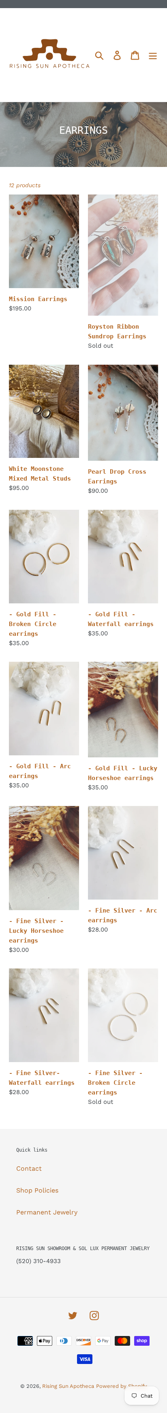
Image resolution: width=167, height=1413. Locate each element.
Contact (29, 1168)
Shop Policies (37, 1190)
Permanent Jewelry (46, 1212)
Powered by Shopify (121, 1386)
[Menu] (153, 55)
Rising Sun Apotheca (68, 1386)
